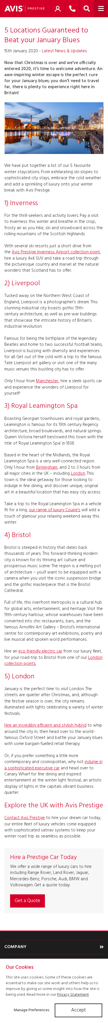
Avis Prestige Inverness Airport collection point (56, 252)
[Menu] (101, 8)
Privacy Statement (73, 994)
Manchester (47, 381)
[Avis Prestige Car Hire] (24, 8)
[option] (54, 128)
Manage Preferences (31, 1010)
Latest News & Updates (64, 51)
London (78, 473)
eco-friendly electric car (40, 651)
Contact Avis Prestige (24, 817)
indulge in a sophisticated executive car (53, 764)
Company (15, 947)
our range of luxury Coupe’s (54, 510)
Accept (78, 1010)
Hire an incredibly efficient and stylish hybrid (45, 725)
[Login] (58, 8)
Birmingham (46, 467)
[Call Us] (72, 8)
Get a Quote (27, 901)
